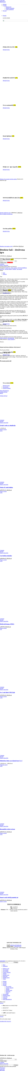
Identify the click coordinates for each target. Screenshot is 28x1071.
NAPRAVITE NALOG (5, 1021)
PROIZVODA (6, 354)
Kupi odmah (10, 262)
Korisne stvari (9, 990)
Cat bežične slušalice (6, 555)
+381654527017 (17, 946)
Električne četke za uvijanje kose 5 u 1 (11, 760)
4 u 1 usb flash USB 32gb (7, 692)
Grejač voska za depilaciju (8, 425)
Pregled (1, 421)
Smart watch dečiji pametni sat (9, 897)
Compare (5, 998)
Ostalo (7, 993)
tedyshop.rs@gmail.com (15, 945)
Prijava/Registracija (7, 999)
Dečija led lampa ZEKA (7, 624)
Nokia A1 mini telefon (6, 487)
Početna (2, 179)
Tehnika (7, 989)
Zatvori (1, 1003)
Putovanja (8, 991)
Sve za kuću (8, 986)
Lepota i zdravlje (9, 987)
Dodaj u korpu (3, 262)
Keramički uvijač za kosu (7, 829)
